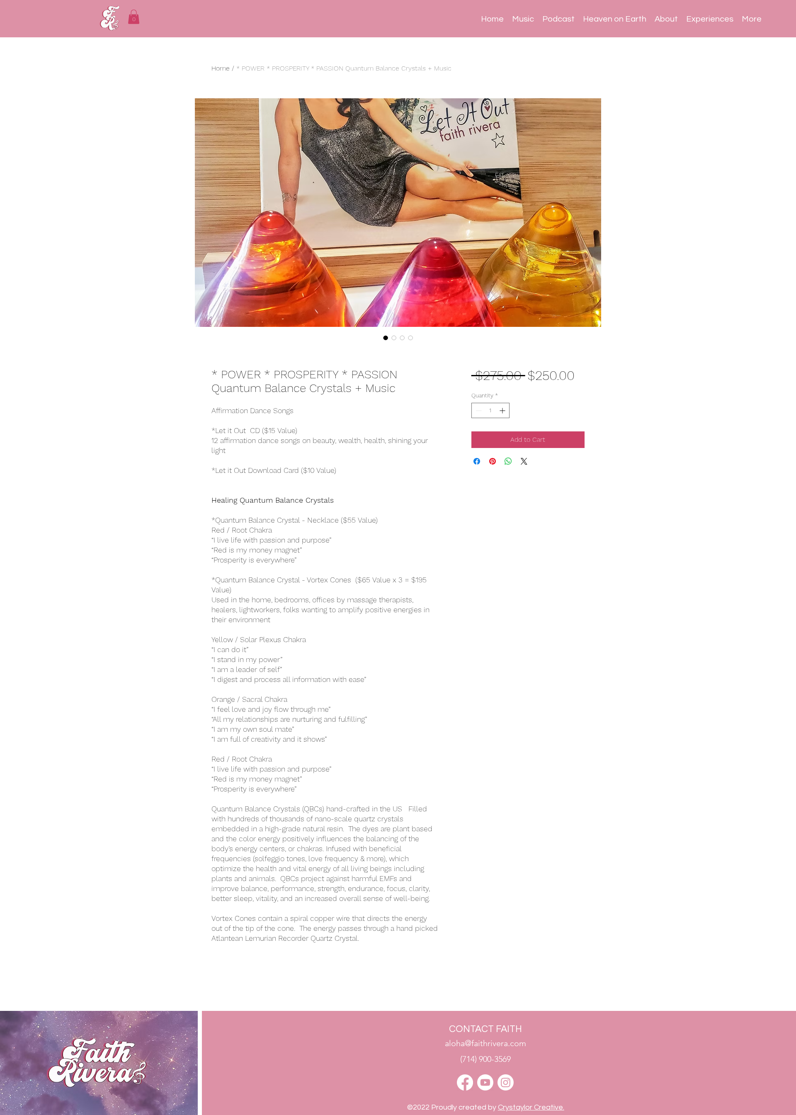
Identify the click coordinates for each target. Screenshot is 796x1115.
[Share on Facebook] (477, 461)
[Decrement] (478, 410)
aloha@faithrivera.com (485, 1043)
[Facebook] (465, 1082)
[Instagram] (506, 1082)
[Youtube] (485, 1082)
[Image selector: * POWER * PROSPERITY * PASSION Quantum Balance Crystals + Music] (385, 338)
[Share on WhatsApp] (508, 461)
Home (220, 68)
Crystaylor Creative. (531, 1107)
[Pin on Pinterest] (493, 461)
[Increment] (503, 410)
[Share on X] (524, 461)
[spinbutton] (490, 410)
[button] (134, 17)
